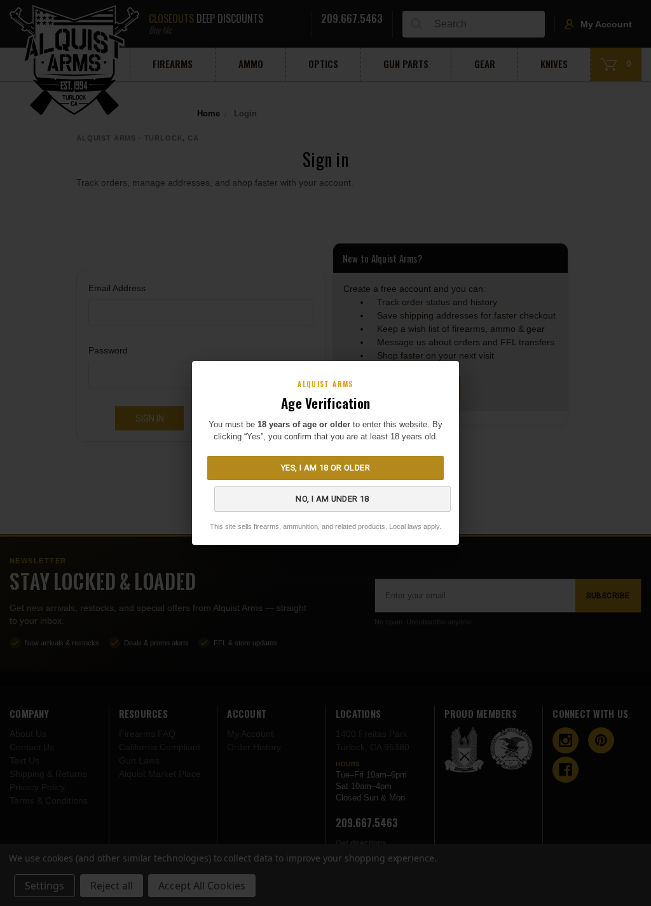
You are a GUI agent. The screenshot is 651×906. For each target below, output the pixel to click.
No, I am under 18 (332, 499)
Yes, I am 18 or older (325, 467)
